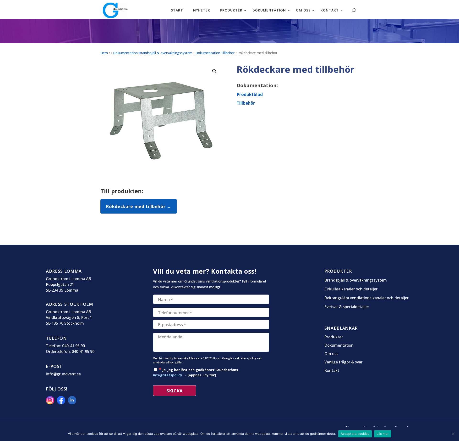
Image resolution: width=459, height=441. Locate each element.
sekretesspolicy (246, 358)
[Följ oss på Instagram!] (51, 403)
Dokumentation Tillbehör (215, 53)
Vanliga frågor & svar (343, 362)
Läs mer (383, 433)
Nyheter (201, 10)
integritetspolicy (167, 375)
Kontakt (330, 10)
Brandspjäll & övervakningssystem (355, 280)
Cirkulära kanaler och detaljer (350, 289)
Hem (104, 53)
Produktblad (250, 94)
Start (177, 10)
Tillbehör (246, 103)
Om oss (303, 10)
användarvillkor (163, 362)
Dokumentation (269, 10)
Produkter (231, 10)
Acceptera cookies (355, 433)
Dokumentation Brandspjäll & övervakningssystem (152, 53)
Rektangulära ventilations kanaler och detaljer (366, 297)
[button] (214, 71)
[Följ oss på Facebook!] (62, 403)
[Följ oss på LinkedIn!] (73, 403)
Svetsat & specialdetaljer (346, 306)
